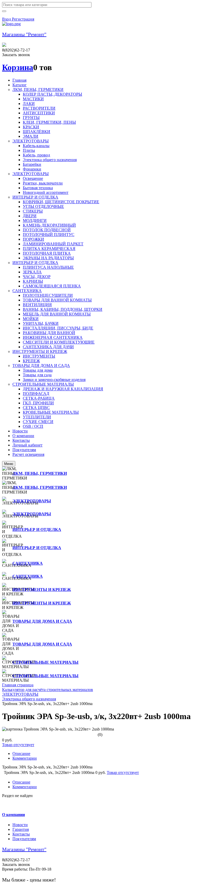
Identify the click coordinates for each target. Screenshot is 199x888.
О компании (13, 814)
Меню (8, 464)
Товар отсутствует (18, 744)
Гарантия (20, 829)
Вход (7, 19)
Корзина (17, 67)
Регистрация (23, 19)
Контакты (21, 834)
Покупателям (24, 839)
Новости (20, 825)
